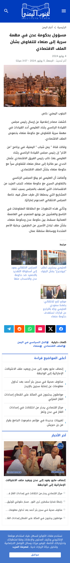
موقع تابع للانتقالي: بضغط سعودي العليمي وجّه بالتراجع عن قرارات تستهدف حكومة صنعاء (54, 309)
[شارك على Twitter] (51, 329)
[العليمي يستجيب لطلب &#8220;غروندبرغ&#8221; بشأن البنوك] (53, 257)
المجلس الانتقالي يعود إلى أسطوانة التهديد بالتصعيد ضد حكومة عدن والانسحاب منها (24, 273)
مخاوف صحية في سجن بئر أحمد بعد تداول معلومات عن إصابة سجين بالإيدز (37, 383)
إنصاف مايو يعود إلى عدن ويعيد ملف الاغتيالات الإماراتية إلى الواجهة (34, 371)
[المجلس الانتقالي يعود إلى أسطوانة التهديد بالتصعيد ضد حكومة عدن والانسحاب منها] (24, 257)
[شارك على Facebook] (61, 329)
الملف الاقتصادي (53, 346)
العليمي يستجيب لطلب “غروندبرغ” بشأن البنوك (53, 269)
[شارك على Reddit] (19, 329)
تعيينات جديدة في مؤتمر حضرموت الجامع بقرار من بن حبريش (34, 422)
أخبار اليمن (47, 27)
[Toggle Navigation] (64, 11)
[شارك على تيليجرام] (9, 329)
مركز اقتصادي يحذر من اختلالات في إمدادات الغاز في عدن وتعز (36, 409)
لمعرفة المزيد (20, 547)
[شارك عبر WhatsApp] (30, 329)
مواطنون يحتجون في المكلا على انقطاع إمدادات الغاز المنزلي (33, 396)
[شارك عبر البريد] (40, 329)
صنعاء (36, 346)
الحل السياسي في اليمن (31, 342)
